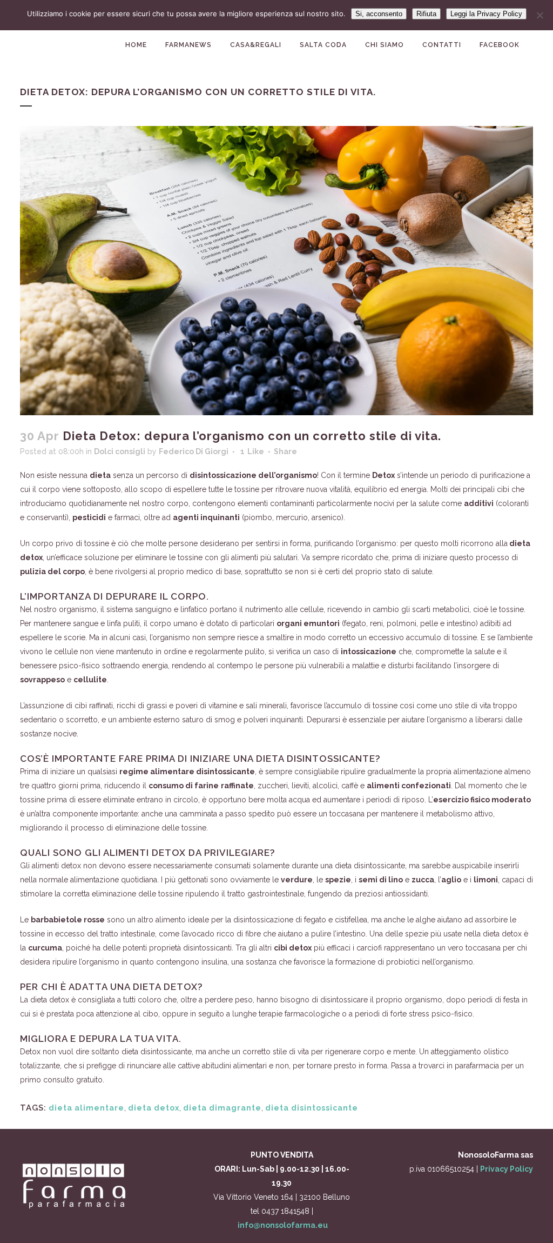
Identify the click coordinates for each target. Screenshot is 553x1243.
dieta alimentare (86, 1108)
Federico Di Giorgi (193, 451)
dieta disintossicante (311, 1108)
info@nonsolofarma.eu (283, 1225)
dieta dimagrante (222, 1108)
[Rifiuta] (539, 15)
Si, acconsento (378, 14)
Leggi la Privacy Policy (486, 14)
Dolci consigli (119, 451)
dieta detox (153, 1108)
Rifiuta (426, 14)
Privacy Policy (506, 1169)
